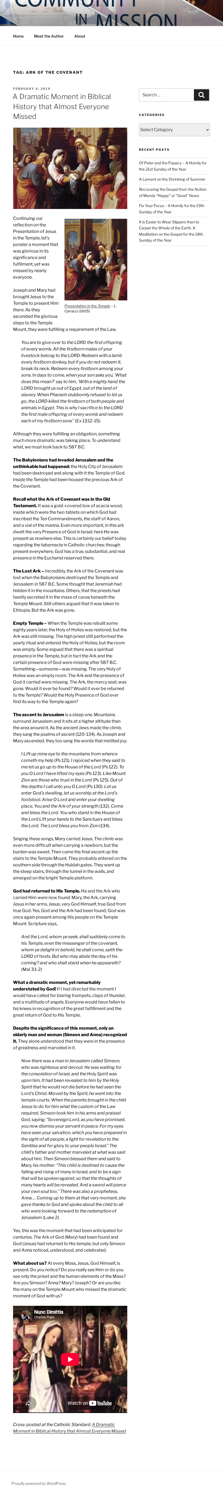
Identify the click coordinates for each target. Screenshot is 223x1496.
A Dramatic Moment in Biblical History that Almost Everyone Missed (62, 106)
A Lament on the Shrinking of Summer (172, 179)
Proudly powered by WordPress (38, 1483)
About (79, 36)
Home (18, 36)
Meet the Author (49, 36)
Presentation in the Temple (87, 306)
